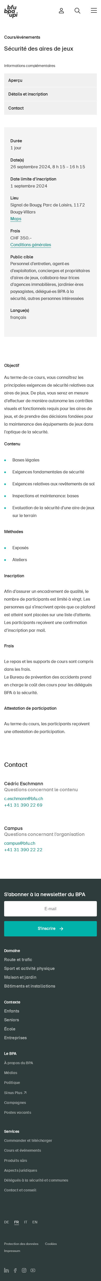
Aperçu (15, 80)
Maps (15, 219)
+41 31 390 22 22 (23, 849)
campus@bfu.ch (19, 843)
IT (25, 1222)
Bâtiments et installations (29, 986)
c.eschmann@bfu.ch (23, 798)
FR (16, 1222)
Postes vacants (17, 1112)
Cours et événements (22, 1150)
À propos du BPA (18, 1063)
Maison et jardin (20, 977)
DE (6, 1222)
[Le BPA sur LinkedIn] (6, 1270)
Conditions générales (30, 244)
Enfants (11, 1011)
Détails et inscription (28, 94)
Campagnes (15, 1102)
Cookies (51, 1244)
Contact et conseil (20, 1190)
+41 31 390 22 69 (23, 805)
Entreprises (15, 1038)
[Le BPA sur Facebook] (15, 1270)
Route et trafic (18, 959)
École (10, 1029)
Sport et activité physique (29, 968)
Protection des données (21, 1244)
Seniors (11, 1020)
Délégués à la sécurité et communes (36, 1180)
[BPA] (11, 11)
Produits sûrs (15, 1160)
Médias (10, 1072)
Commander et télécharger (28, 1140)
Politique (12, 1082)
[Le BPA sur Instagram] (24, 1270)
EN (34, 1222)
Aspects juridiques (20, 1170)
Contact (16, 108)
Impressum (12, 1251)
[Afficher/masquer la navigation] (94, 10)
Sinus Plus (13, 1092)
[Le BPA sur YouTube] (33, 1270)
